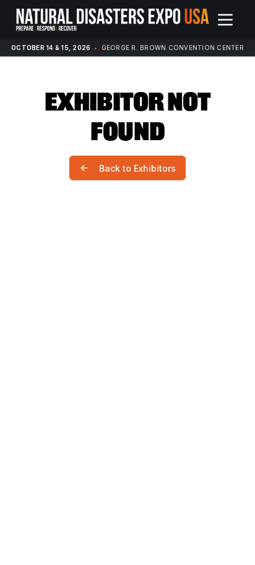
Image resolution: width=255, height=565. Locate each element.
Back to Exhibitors (137, 168)
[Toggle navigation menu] (225, 20)
